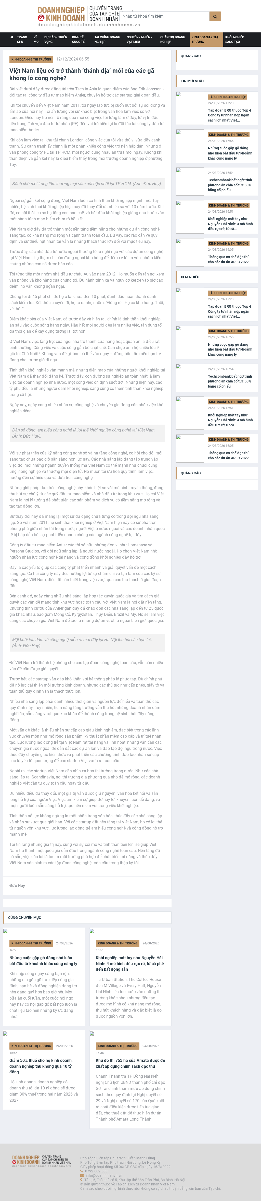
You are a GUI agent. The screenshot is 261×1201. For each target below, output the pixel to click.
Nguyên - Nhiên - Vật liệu (139, 39)
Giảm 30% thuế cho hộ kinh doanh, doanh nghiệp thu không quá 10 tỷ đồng (41, 1066)
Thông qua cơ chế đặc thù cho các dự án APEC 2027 (229, 259)
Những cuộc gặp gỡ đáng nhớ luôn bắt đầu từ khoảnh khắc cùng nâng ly (43, 960)
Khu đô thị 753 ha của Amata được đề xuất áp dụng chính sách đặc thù (130, 1063)
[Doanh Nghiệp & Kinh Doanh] (71, 16)
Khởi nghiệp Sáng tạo (234, 39)
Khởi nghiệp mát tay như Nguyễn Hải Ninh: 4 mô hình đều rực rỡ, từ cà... (230, 224)
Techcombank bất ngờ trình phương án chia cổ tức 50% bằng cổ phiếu (230, 185)
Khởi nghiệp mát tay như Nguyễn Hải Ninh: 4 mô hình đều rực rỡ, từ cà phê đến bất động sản (130, 963)
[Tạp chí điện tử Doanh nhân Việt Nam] (11, 39)
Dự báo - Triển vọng (55, 39)
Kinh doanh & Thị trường (205, 39)
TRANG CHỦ (22, 39)
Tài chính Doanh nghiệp (107, 39)
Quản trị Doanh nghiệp (172, 39)
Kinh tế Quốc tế (78, 39)
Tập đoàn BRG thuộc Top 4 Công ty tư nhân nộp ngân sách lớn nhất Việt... (229, 115)
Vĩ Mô (36, 39)
